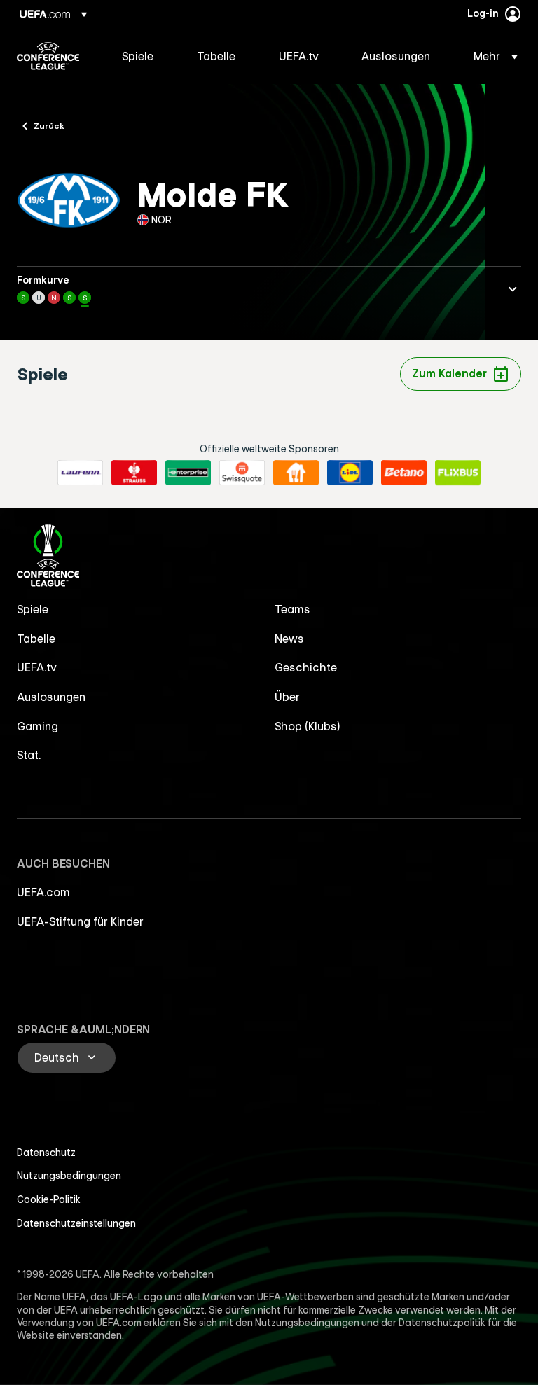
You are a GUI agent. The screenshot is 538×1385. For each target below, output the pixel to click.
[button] (491, 56)
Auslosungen (51, 696)
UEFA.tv (37, 667)
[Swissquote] (242, 472)
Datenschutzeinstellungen (76, 1223)
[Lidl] (350, 472)
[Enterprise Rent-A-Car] (188, 472)
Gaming (37, 726)
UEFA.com (43, 892)
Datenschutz (46, 1152)
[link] (138, 56)
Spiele (32, 609)
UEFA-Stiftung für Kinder (80, 921)
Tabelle (36, 638)
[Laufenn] (80, 472)
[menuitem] (142, 56)
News (289, 638)
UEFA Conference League (48, 56)
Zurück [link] (49, 125)
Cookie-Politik (49, 1199)
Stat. (29, 755)
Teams (292, 609)
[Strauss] (134, 472)
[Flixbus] (458, 472)
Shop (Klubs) (307, 726)
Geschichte (306, 667)
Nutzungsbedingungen (69, 1175)
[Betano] (404, 472)
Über (287, 696)
